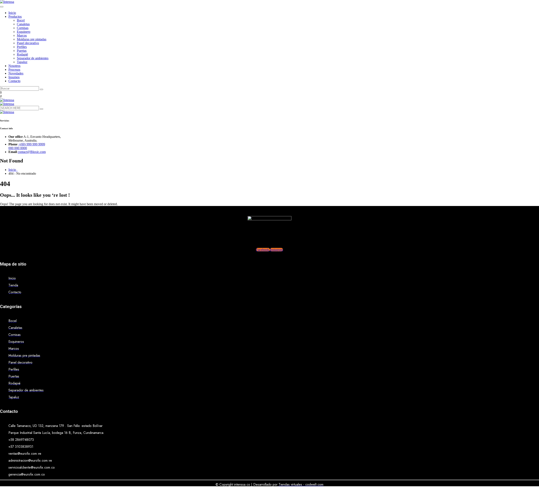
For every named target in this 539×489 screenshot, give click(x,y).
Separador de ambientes (32, 58)
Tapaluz (22, 62)
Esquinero (23, 31)
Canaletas (23, 24)
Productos (15, 16)
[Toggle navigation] (1, 6)
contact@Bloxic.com (32, 152)
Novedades (15, 73)
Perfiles (22, 47)
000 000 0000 (17, 148)
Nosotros (14, 66)
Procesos (14, 69)
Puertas (22, 50)
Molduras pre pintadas (31, 39)
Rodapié (22, 54)
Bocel (21, 20)
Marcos (22, 35)
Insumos (14, 77)
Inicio (12, 13)
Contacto (14, 81)
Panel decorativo (28, 43)
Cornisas (22, 28)
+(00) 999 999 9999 (31, 144)
